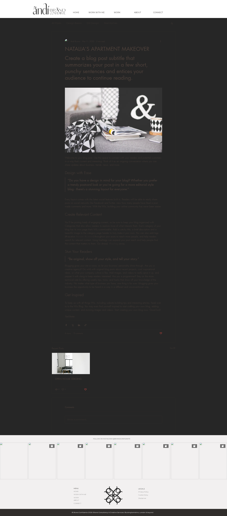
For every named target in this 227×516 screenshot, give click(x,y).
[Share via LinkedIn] (79, 325)
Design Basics (73, 23)
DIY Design (93, 23)
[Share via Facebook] (66, 325)
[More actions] (160, 41)
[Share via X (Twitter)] (72, 325)
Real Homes (110, 23)
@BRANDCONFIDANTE (121, 439)
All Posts (56, 23)
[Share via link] (85, 325)
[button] (172, 23)
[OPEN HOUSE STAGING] (71, 363)
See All (172, 348)
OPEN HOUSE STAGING (68, 378)
